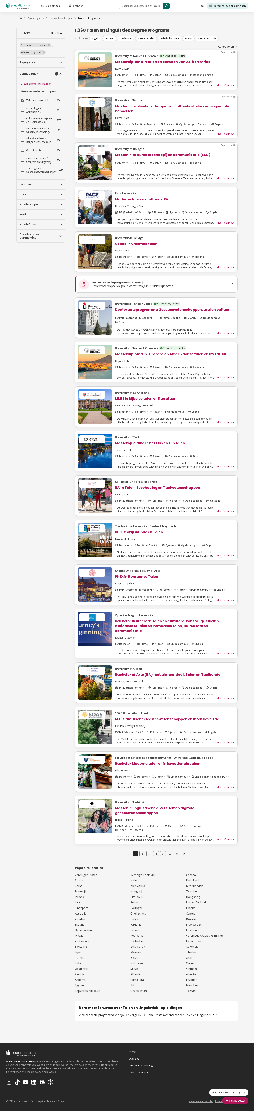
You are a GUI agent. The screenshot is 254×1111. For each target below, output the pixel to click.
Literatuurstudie (207, 38)
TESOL (188, 38)
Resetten (56, 33)
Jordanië (135, 924)
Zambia (79, 974)
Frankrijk (80, 891)
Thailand (191, 952)
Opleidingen (52, 5)
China (78, 886)
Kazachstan (193, 941)
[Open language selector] (203, 6)
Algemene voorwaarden (201, 1101)
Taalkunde (126, 38)
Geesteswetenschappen (37, 83)
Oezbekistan (138, 991)
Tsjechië (191, 891)
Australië (80, 913)
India (78, 963)
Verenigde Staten (86, 875)
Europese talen (146, 38)
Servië (134, 969)
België (134, 919)
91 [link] (177, 853)
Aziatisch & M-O (169, 38)
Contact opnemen (139, 1072)
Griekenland (138, 913)
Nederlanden (194, 886)
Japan (78, 952)
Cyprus (190, 913)
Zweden (80, 919)
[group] (163, 38)
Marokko (192, 985)
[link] (89, 18)
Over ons (134, 1058)
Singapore (81, 908)
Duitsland (192, 880)
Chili (189, 958)
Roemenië (136, 935)
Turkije (79, 958)
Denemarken (83, 930)
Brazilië (191, 919)
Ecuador (191, 980)
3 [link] (149, 853)
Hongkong (193, 897)
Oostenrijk (81, 969)
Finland (190, 908)
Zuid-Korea (137, 947)
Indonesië (136, 963)
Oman (190, 963)
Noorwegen (194, 924)
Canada (191, 875)
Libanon (191, 930)
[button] (35, 45)
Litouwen (136, 897)
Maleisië (135, 952)
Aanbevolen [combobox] (226, 46)
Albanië (135, 974)
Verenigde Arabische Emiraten (205, 935)
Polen (134, 902)
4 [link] (156, 853)
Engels (95, 38)
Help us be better (235, 1100)
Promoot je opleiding (141, 1065)
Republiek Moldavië (87, 991)
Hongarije (136, 891)
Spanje (79, 880)
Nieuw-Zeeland (196, 902)
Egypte (79, 985)
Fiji (132, 985)
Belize (134, 958)
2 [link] (142, 853)
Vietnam (191, 969)
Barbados (136, 941)
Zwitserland (82, 941)
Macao (79, 935)
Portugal (136, 908)
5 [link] (163, 853)
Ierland (79, 897)
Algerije (191, 974)
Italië (133, 880)
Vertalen (109, 38)
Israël (78, 902)
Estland (79, 924)
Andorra (80, 980)
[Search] (166, 6)
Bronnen (78, 5)
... (170, 854)
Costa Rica (137, 980)
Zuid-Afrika (137, 886)
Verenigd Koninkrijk (143, 875)
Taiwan (191, 991)
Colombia (192, 947)
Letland (135, 930)
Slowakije (81, 947)
